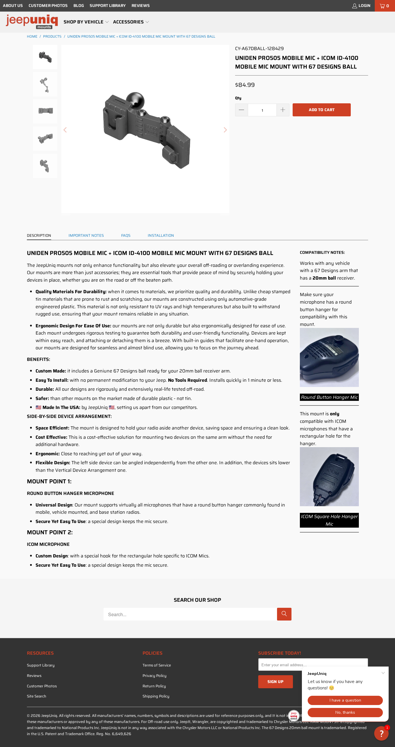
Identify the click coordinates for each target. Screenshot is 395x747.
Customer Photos (48, 5)
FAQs (125, 235)
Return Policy (154, 686)
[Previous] (65, 130)
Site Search (36, 696)
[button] (86, 22)
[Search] (284, 614)
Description (39, 235)
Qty (238, 98)
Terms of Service (157, 665)
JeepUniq (49, 716)
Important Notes (86, 235)
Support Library (108, 5)
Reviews (141, 5)
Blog (78, 5)
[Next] (225, 130)
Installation (161, 235)
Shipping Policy (156, 696)
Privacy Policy (155, 676)
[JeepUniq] (32, 22)
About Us (13, 5)
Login (364, 5)
